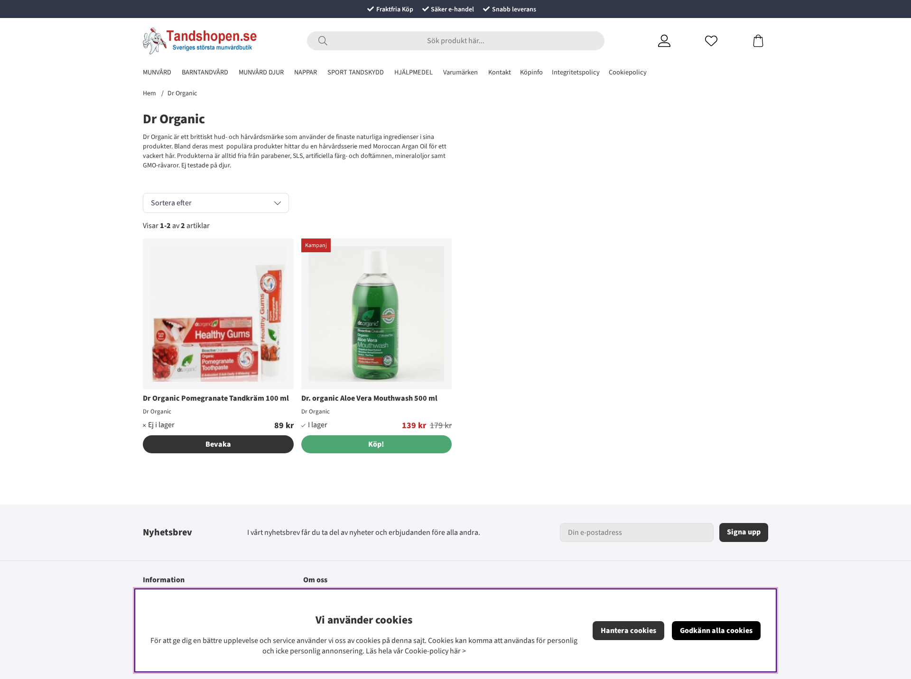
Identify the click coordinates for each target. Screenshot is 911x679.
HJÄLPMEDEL (413, 72)
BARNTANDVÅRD (205, 72)
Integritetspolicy (576, 72)
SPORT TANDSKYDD (355, 72)
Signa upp (744, 532)
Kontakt (499, 72)
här (455, 651)
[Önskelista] (722, 41)
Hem (149, 93)
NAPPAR (305, 72)
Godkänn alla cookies (716, 630)
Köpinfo (531, 72)
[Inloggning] (675, 41)
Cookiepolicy (628, 72)
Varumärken (460, 72)
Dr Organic (182, 93)
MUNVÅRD (157, 72)
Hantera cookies (628, 630)
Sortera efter (171, 203)
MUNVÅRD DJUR (261, 72)
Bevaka (218, 444)
